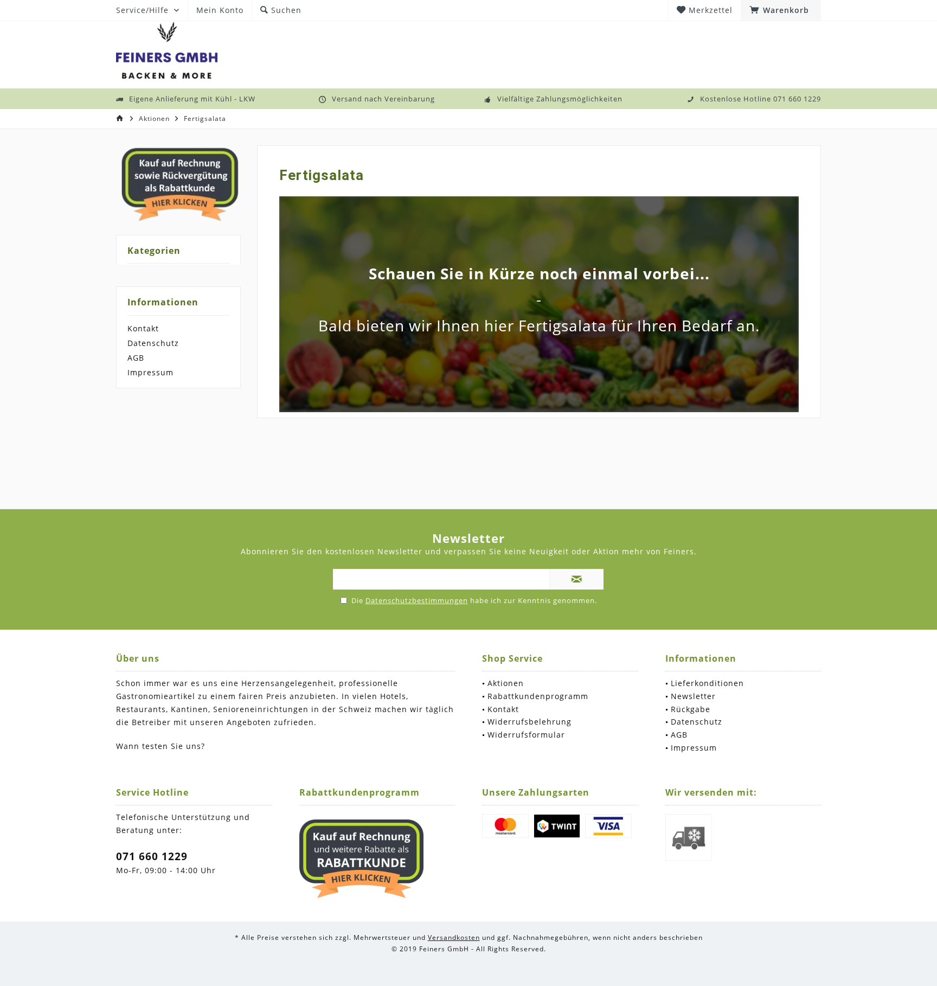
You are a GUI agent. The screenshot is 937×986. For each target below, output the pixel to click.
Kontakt (143, 328)
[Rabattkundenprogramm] (361, 859)
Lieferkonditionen (707, 683)
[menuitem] (781, 10)
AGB (135, 358)
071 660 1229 (152, 856)
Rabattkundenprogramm (537, 696)
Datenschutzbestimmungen (416, 600)
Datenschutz (153, 343)
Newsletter (693, 696)
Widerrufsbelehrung (529, 721)
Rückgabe (690, 709)
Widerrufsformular (526, 734)
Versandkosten (454, 937)
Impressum (150, 372)
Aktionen (505, 683)
